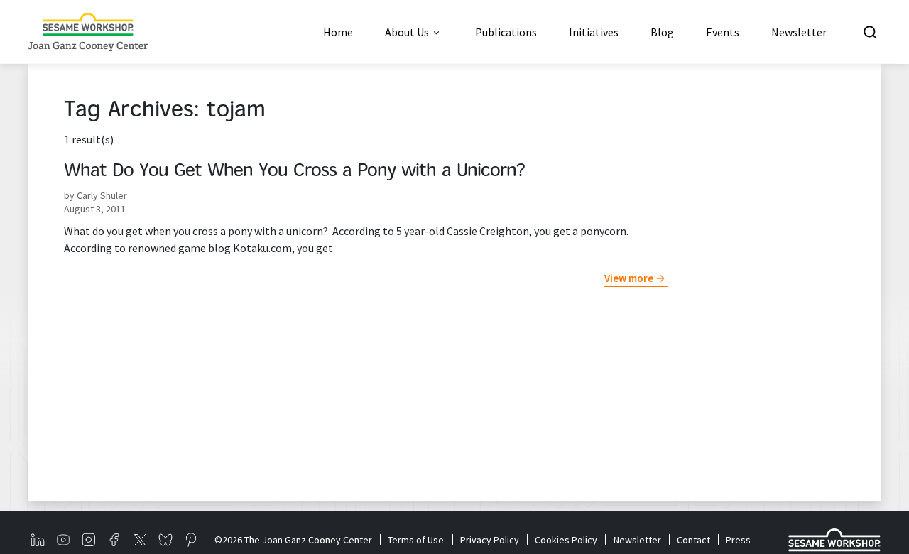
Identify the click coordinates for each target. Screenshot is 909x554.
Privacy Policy (489, 539)
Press (738, 539)
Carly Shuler (102, 195)
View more (628, 278)
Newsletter (637, 539)
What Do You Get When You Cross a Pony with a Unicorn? (294, 171)
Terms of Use (416, 539)
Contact (693, 539)
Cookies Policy (566, 539)
